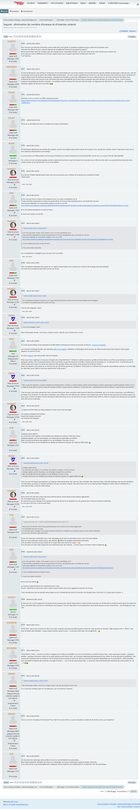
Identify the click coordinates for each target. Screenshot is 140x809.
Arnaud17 (11, 168)
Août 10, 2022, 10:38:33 (32, 223)
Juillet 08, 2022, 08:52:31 (33, 94)
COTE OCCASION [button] (57, 3)
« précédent (123, 31)
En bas (6, 36)
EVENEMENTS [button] (43, 3)
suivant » (132, 31)
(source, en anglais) (99, 345)
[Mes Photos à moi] (14, 331)
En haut (6, 782)
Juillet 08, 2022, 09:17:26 (33, 120)
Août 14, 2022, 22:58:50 (32, 493)
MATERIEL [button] (92, 3)
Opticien (11, 673)
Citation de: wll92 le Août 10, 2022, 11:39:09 (35, 296)
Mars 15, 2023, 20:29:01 (32, 716)
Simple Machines (22, 804)
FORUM (102, 3)
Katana (11, 315)
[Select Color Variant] (138, 4)
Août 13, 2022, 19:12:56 (32, 375)
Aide (118, 806)
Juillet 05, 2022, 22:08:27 (33, 43)
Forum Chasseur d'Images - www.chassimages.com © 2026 (119, 804)
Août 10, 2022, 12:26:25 (32, 290)
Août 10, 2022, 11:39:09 (32, 262)
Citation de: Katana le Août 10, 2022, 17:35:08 (35, 681)
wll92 (11, 193)
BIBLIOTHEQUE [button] (72, 3)
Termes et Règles (126, 806)
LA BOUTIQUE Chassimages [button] (118, 3)
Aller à (102, 791)
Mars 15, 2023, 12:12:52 (32, 650)
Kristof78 (11, 41)
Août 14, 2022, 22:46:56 (32, 458)
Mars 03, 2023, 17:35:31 (32, 625)
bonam (11, 92)
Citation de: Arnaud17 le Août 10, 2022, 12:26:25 (36, 322)
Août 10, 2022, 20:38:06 (32, 341)
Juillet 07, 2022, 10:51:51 (33, 69)
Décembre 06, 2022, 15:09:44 (34, 551)
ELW (11, 427)
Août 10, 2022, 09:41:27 (32, 195)
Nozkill (11, 143)
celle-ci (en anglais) (60, 349)
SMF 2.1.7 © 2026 (9, 804)
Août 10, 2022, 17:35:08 (32, 317)
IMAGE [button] (83, 3)
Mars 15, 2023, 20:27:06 (32, 676)
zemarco (11, 597)
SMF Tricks (14, 802)
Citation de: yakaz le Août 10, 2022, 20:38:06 (35, 380)
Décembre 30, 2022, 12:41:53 (34, 599)
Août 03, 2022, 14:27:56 (32, 171)
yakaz (11, 338)
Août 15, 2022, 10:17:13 (32, 517)
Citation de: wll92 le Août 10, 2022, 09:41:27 (35, 228)
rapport (30, 356)
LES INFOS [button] (31, 3)
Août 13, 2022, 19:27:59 (32, 430)
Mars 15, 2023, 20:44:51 (32, 756)
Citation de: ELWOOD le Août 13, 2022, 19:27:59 (36, 463)
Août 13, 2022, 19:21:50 (32, 405)
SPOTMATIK (11, 66)
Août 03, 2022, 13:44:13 (32, 145)
